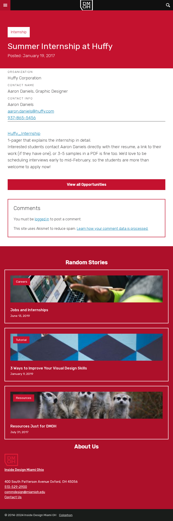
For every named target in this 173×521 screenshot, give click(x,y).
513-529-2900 (16, 487)
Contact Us (13, 497)
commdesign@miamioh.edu (25, 492)
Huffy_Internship (24, 133)
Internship (19, 32)
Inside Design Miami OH (86, 5)
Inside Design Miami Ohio (24, 470)
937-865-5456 (22, 117)
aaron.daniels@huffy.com (31, 111)
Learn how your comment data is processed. (112, 228)
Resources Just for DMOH (86, 412)
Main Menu (5, 5)
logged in (42, 219)
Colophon (66, 515)
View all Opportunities (86, 184)
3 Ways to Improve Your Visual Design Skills (86, 354)
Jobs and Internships (86, 296)
